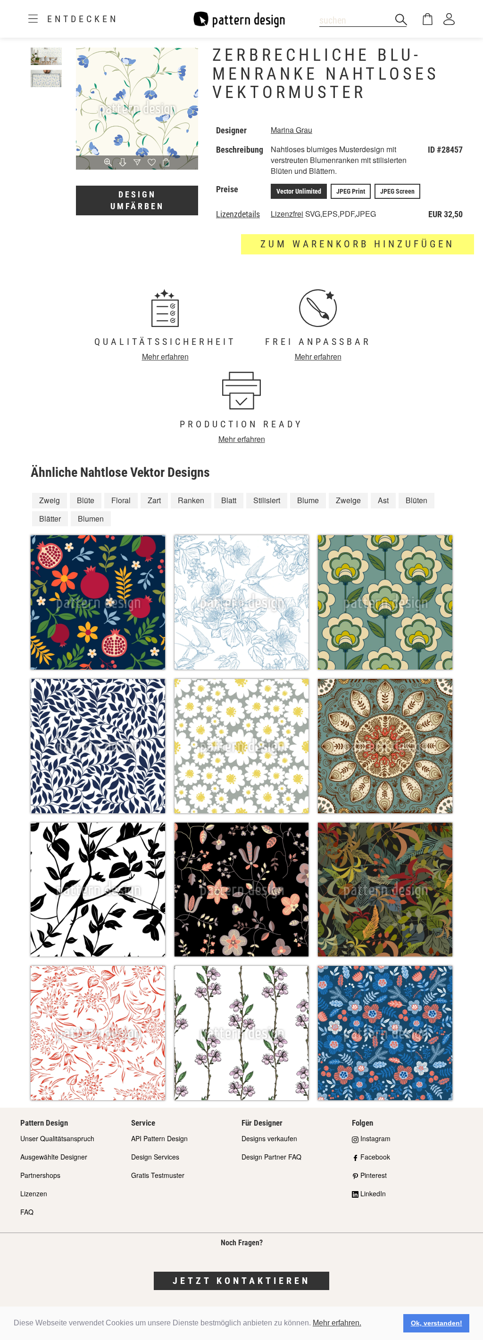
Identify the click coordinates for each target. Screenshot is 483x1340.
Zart (154, 500)
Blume (308, 500)
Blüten (416, 500)
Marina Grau (291, 129)
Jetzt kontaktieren (241, 1280)
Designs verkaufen (269, 1138)
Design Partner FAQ (271, 1156)
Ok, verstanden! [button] (436, 1323)
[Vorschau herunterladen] (123, 163)
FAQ (26, 1212)
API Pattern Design (159, 1138)
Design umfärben (137, 200)
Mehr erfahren (165, 356)
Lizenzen (33, 1193)
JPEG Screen (397, 191)
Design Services (155, 1156)
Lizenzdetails (238, 214)
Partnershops (40, 1175)
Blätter (50, 518)
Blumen (91, 518)
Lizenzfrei (287, 213)
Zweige (348, 500)
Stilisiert (266, 500)
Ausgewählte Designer (53, 1156)
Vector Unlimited (298, 191)
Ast (383, 500)
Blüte (85, 500)
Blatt (228, 500)
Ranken (191, 500)
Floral (121, 500)
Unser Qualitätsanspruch (57, 1138)
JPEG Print (350, 191)
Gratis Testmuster (157, 1175)
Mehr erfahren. (337, 1323)
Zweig (49, 500)
